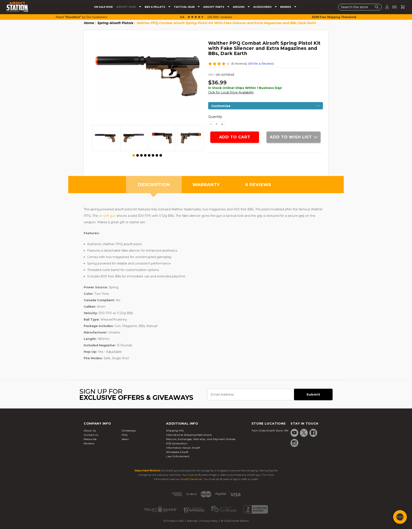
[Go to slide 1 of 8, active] (134, 155)
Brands (286, 7)
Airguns (239, 7)
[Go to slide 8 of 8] (160, 155)
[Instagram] (294, 443)
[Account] (385, 7)
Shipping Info (175, 430)
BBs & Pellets (155, 7)
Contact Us (91, 434)
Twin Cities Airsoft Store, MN (269, 430)
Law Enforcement (177, 456)
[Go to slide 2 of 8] (137, 155)
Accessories (262, 7)
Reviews (89, 443)
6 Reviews (258, 184)
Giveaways (129, 430)
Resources (90, 439)
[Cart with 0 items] (401, 7)
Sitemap (192, 520)
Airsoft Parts (214, 7)
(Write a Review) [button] (261, 64)
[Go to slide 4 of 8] (145, 155)
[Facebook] (313, 433)
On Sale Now (103, 7)
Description (154, 184)
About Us (90, 430)
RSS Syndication (176, 443)
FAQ (125, 434)
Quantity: (215, 117)
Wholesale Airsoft (177, 452)
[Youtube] (294, 433)
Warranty (206, 184)
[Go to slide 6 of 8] (153, 155)
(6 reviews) (239, 64)
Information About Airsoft (183, 447)
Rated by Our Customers (81, 17)
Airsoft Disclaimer (191, 479)
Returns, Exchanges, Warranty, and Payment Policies (200, 439)
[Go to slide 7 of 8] (157, 155)
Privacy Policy (209, 520)
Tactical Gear (184, 7)
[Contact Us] (393, 7)
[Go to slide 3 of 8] (141, 155)
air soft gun (107, 216)
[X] (304, 433)
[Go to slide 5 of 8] (149, 155)
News (125, 439)
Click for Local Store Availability (231, 92)
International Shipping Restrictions (189, 434)
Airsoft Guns (126, 7)
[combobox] (360, 7)
